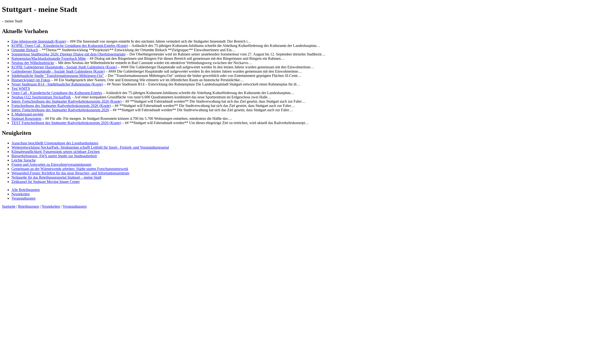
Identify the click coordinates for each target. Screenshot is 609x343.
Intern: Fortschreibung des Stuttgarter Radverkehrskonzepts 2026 (60, 110)
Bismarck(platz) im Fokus (30, 80)
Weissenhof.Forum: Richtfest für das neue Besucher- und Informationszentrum (70, 173)
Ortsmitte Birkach (24, 50)
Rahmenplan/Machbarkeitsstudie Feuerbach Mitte (48, 58)
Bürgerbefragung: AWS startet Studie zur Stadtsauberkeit (54, 156)
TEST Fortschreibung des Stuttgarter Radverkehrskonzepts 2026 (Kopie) (66, 123)
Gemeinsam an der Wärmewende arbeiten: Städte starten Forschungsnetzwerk (69, 169)
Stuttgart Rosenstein (26, 118)
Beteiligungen (28, 206)
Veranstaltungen (23, 198)
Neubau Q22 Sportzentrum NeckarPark (41, 97)
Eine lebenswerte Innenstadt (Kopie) (38, 41)
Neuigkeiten (20, 194)
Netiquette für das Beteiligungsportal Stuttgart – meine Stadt (56, 177)
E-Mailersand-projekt (27, 114)
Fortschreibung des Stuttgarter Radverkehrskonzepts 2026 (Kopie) (61, 106)
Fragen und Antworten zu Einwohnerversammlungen (51, 164)
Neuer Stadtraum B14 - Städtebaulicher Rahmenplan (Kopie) (57, 84)
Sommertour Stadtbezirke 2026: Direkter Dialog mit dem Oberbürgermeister (68, 54)
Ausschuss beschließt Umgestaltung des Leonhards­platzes (54, 143)
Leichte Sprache (23, 160)
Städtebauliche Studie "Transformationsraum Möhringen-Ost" (57, 76)
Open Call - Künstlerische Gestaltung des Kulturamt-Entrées (56, 93)
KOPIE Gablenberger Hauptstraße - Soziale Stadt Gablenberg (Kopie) (64, 67)
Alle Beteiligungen (25, 190)
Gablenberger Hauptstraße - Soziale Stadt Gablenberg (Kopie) (58, 71)
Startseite (8, 206)
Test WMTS (20, 88)
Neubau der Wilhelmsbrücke (32, 63)
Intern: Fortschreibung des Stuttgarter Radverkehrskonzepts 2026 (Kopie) (66, 101)
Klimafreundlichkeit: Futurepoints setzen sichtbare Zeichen (55, 152)
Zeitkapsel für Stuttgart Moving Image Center (45, 182)
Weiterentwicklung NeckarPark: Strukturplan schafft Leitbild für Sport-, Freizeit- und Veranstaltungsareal (90, 147)
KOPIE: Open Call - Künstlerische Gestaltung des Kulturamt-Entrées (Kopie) (69, 46)
